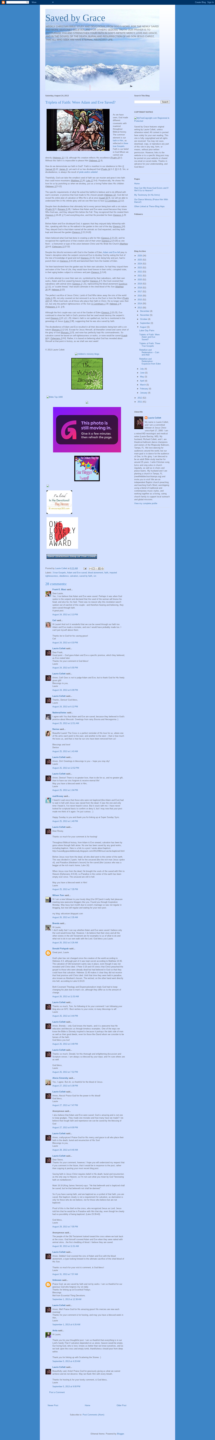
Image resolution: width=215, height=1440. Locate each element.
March (143, 385)
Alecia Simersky (60, 1078)
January (144, 393)
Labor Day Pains (146, 330)
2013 (140, 307)
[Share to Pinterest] (102, 568)
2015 (140, 299)
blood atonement (95, 572)
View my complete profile (145, 503)
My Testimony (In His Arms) (147, 195)
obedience (64, 576)
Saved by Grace (75, 18)
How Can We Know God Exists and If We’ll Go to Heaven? (151, 189)
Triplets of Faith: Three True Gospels (149, 344)
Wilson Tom (58, 895)
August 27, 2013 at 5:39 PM (65, 1086)
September (145, 323)
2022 (140, 272)
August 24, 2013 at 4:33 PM (65, 642)
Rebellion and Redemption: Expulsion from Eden (150, 361)
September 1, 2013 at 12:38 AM (66, 1299)
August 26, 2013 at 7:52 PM (65, 1072)
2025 (140, 260)
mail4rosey (57, 796)
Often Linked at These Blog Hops (149, 206)
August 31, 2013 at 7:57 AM (65, 1274)
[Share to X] (96, 568)
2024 (140, 263)
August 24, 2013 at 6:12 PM (65, 706)
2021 (140, 275)
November (145, 315)
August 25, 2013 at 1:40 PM (65, 821)
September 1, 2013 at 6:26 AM (66, 1324)
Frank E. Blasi (59, 589)
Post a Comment (57, 1392)
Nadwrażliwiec (59, 712)
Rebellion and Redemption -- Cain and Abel (149, 352)
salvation (74, 576)
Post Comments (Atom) (93, 1415)
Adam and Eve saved (77, 572)
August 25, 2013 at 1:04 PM (65, 790)
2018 (140, 287)
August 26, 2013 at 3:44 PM (65, 1016)
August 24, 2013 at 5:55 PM (65, 667)
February (144, 388)
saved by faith (85, 576)
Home (87, 1405)
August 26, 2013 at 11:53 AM (65, 996)
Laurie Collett (58, 648)
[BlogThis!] (93, 568)
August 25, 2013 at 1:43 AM (65, 751)
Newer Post (53, 1405)
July (142, 369)
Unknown (57, 1280)
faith (106, 572)
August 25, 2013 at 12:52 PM (65, 768)
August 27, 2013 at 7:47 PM (65, 1105)
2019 (140, 283)
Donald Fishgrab (60, 948)
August (143, 327)
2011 (140, 402)
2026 (140, 255)
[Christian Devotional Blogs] (87, 354)
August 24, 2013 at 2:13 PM (65, 614)
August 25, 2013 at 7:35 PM (65, 889)
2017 (140, 291)
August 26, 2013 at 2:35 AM (65, 917)
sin (94, 576)
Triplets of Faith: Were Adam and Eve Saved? (149, 337)
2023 (140, 267)
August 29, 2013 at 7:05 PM (65, 1226)
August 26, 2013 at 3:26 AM (65, 942)
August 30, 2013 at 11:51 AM (65, 1246)
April (142, 381)
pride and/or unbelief (88, 172)
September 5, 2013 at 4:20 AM (66, 1361)
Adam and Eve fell (111, 252)
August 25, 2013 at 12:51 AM (65, 723)
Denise (55, 729)
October (144, 319)
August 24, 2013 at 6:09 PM (65, 690)
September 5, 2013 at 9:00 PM (66, 1386)
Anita (54, 1330)
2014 (140, 303)
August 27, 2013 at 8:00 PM (65, 1127)
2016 (140, 295)
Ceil (54, 620)
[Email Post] (84, 568)
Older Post (121, 1405)
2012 (140, 398)
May (142, 376)
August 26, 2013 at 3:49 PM (65, 1044)
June (142, 373)
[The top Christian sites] (54, 397)
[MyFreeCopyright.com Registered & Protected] (152, 121)
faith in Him (118, 140)
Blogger (120, 1434)
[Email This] (90, 568)
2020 (140, 279)
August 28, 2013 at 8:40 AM (65, 1150)
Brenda (55, 923)
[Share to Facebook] (99, 568)
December (145, 311)
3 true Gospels (59, 572)
